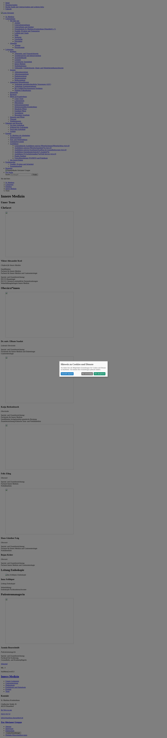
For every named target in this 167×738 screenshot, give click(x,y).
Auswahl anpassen (67, 374)
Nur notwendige (87, 374)
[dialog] (83, 369)
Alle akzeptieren (99, 374)
